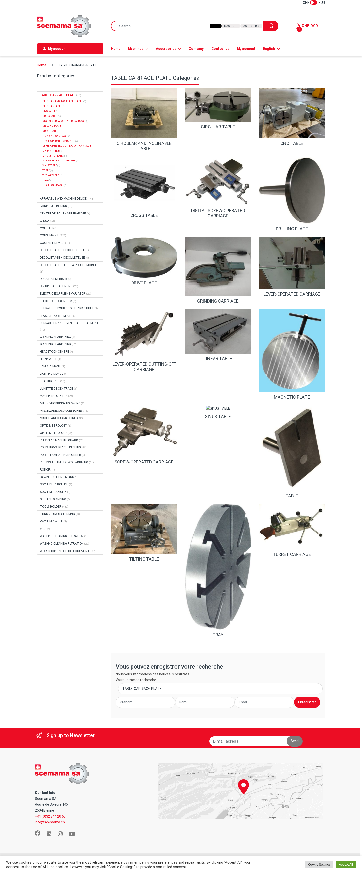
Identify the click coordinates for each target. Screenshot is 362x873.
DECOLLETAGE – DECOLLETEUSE (62, 250)
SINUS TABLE (49, 165)
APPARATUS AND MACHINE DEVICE (63, 198)
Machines (230, 26)
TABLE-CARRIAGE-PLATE (57, 95)
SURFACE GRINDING (53, 499)
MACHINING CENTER (53, 396)
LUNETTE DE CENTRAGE (56, 388)
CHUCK (44, 221)
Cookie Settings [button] (319, 864)
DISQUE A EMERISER (53, 279)
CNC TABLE (49, 111)
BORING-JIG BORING (53, 206)
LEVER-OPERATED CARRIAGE (58, 141)
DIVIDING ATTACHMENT (56, 286)
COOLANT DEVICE (52, 243)
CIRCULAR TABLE (52, 106)
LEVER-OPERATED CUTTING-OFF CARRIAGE (66, 145)
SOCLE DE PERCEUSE (54, 484)
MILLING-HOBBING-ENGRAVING (60, 403)
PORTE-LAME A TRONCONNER (60, 455)
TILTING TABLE (50, 175)
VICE (43, 529)
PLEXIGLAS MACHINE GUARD (59, 440)
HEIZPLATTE (48, 359)
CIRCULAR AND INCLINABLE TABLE (62, 101)
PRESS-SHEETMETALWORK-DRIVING (64, 462)
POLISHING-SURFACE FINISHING (60, 447)
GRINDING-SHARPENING (55, 337)
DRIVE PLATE (49, 131)
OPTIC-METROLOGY (53, 425)
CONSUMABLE (49, 235)
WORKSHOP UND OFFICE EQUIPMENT (65, 551)
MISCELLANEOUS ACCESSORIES (61, 410)
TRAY (45, 180)
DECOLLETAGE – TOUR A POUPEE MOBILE (68, 265)
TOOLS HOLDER (50, 506)
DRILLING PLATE (51, 126)
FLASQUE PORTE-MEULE (56, 316)
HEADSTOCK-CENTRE (54, 351)
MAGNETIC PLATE (52, 155)
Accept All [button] (346, 864)
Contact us (220, 49)
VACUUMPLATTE (51, 521)
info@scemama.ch (50, 822)
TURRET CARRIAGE (52, 185)
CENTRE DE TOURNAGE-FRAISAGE (63, 213)
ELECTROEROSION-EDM (56, 301)
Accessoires (251, 26)
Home (115, 49)
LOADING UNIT (49, 381)
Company (196, 49)
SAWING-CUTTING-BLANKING (59, 477)
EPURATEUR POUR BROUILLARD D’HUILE (67, 308)
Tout (216, 26)
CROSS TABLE (50, 116)
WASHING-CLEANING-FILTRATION (61, 536)
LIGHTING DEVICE (51, 373)
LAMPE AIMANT (50, 366)
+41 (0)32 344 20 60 (50, 816)
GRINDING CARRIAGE (54, 136)
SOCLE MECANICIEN (53, 492)
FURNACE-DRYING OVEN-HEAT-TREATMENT (69, 323)
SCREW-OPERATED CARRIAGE (59, 160)
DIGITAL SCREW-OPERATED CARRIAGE (63, 121)
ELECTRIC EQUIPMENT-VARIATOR (62, 293)
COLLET (45, 228)
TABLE (46, 170)
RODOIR (45, 469)
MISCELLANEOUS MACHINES (59, 418)
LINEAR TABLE (50, 150)
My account (246, 49)
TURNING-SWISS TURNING (57, 514)
